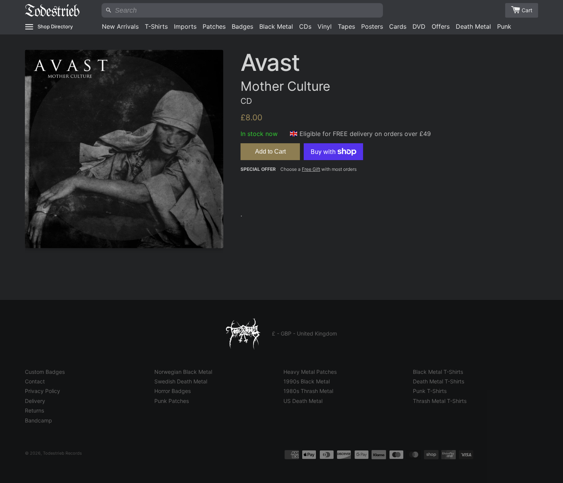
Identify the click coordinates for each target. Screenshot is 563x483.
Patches (214, 26)
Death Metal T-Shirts (438, 381)
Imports (185, 26)
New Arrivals (120, 26)
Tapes (346, 26)
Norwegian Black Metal (183, 371)
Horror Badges (172, 391)
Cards (397, 26)
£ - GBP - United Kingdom (304, 333)
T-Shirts (156, 26)
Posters (372, 26)
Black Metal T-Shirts (438, 371)
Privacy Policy (42, 391)
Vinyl (325, 26)
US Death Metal (302, 401)
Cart (527, 10)
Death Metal (473, 26)
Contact (35, 381)
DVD (419, 26)
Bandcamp (38, 420)
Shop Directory (55, 26)
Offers (441, 26)
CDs (305, 26)
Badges (242, 26)
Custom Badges (45, 371)
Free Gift (311, 169)
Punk (504, 26)
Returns (34, 410)
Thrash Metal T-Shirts (439, 401)
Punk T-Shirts (430, 391)
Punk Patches (171, 401)
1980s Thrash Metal (308, 391)
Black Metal (276, 26)
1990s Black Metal (306, 381)
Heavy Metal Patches (310, 371)
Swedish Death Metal (180, 381)
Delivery (35, 401)
